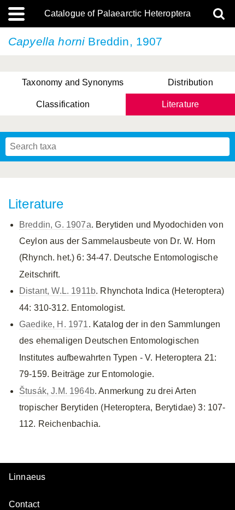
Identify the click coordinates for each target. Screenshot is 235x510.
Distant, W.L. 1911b (57, 290)
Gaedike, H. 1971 (54, 324)
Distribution (190, 82)
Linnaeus (27, 477)
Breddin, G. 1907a (55, 224)
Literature (180, 104)
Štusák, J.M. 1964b (57, 391)
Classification (63, 104)
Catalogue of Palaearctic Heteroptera (117, 13)
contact (24, 504)
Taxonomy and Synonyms (73, 82)
